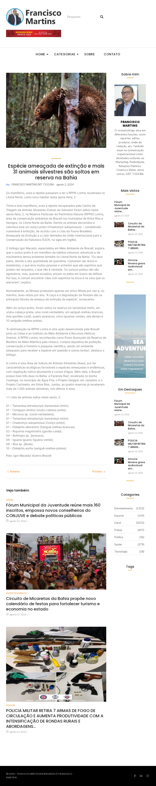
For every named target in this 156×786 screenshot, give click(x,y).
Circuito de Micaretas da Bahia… (136, 226)
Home (40, 54)
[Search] (102, 17)
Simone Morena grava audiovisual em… (136, 265)
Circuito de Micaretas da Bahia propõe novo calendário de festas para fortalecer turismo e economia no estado (53, 604)
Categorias (64, 54)
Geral (10, 499)
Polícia (10, 705)
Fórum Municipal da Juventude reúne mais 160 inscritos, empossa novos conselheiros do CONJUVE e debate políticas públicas (53, 510)
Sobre (89, 54)
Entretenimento (16, 593)
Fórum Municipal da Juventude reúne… (122, 206)
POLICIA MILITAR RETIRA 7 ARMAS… (136, 245)
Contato (112, 54)
